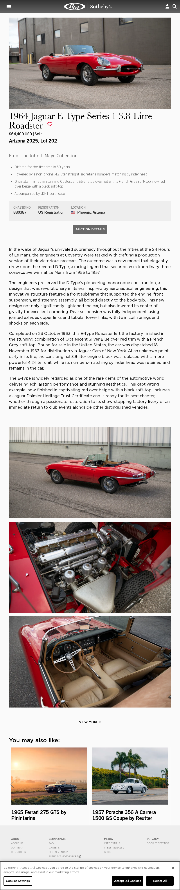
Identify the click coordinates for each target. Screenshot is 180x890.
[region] (90, 875)
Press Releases (114, 847)
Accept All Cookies (127, 881)
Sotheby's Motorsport (64, 856)
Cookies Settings (158, 843)
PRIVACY (153, 839)
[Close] (173, 868)
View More (89, 722)
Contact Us (18, 852)
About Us (17, 843)
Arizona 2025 (23, 140)
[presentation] (12, 785)
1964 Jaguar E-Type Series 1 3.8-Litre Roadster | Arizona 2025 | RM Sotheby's (88, 6)
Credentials (112, 843)
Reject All (160, 881)
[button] (167, 6)
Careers (54, 847)
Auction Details (90, 229)
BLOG (107, 852)
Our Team (17, 847)
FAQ (51, 843)
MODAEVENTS (57, 852)
